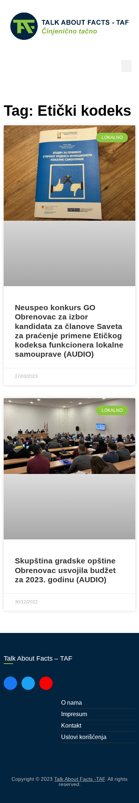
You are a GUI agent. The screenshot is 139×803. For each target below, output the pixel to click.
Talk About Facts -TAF (79, 779)
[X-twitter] (28, 683)
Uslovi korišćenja (83, 737)
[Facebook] (10, 683)
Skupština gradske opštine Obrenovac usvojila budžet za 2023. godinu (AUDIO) (65, 569)
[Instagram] (46, 683)
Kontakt (71, 725)
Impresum (74, 714)
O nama (71, 702)
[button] (126, 66)
